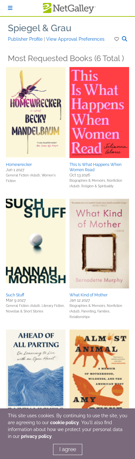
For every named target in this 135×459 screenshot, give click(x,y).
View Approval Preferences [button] (75, 39)
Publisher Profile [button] (26, 39)
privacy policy (36, 436)
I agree (67, 449)
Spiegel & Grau (39, 28)
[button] (117, 39)
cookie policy (64, 422)
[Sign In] (10, 8)
